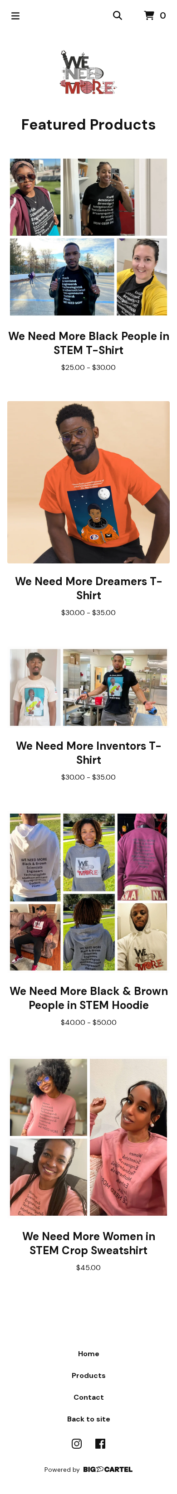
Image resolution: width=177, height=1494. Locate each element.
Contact (89, 1397)
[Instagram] (77, 1444)
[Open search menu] (117, 15)
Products (89, 1375)
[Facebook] (100, 1444)
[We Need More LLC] (88, 73)
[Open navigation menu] (15, 16)
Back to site (88, 1419)
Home (88, 1353)
